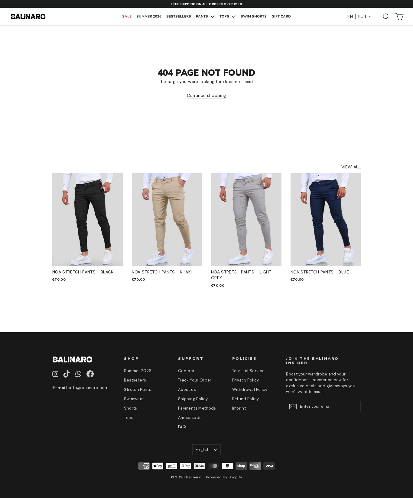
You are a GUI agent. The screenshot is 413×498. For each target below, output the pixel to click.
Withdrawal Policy (250, 389)
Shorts (130, 408)
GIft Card (281, 16)
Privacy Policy (245, 380)
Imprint (239, 408)
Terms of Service (248, 370)
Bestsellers (178, 16)
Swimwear (134, 398)
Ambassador (190, 417)
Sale (127, 16)
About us (187, 389)
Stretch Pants (137, 389)
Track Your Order (195, 380)
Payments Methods (197, 408)
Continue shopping (206, 95)
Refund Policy (245, 398)
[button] (360, 16)
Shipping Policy (193, 398)
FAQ (182, 426)
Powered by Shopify (224, 477)
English (203, 449)
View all (351, 167)
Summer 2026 (148, 16)
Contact (186, 370)
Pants (202, 16)
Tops (225, 16)
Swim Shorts (254, 16)
